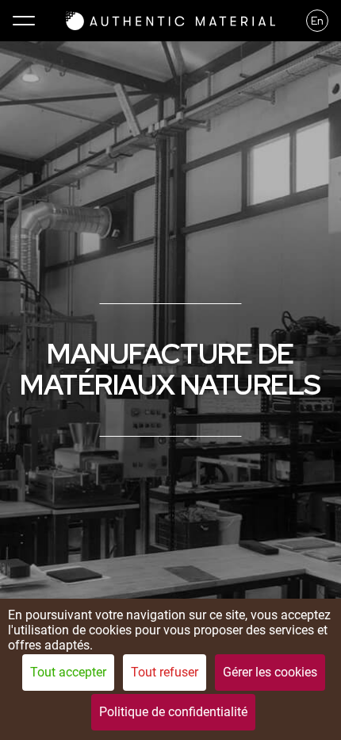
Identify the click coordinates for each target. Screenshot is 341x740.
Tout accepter (68, 672)
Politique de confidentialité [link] (173, 711)
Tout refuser (164, 672)
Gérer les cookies (270, 672)
